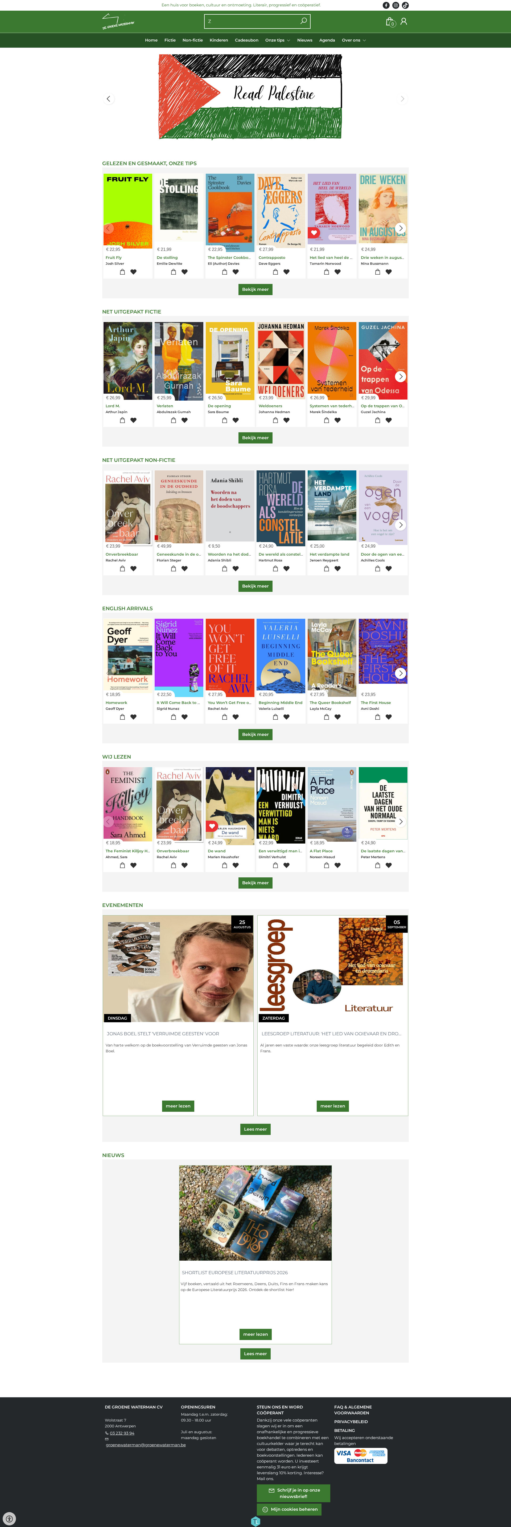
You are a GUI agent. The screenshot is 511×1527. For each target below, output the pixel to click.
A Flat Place (321, 851)
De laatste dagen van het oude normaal (400, 851)
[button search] (303, 21)
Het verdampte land (329, 554)
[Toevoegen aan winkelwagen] (122, 272)
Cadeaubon (246, 40)
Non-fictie (193, 40)
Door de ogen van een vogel (388, 554)
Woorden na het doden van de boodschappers (253, 554)
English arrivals (127, 608)
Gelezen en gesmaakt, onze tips (149, 163)
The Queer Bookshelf (330, 702)
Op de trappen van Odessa (387, 406)
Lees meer (255, 1129)
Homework (116, 702)
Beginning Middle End (281, 702)
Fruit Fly (114, 257)
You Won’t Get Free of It (231, 702)
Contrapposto (272, 257)
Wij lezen (116, 757)
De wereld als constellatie (284, 554)
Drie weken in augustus (384, 257)
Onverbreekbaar (122, 554)
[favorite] (314, 232)
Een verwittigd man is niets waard (292, 851)
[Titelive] (255, 1520)
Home (151, 40)
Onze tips (275, 40)
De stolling (167, 257)
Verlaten (165, 406)
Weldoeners (270, 406)
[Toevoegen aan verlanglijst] (133, 272)
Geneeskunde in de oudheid (185, 554)
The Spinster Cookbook (230, 257)
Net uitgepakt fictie (131, 312)
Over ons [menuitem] (351, 40)
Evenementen (122, 905)
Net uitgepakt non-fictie (138, 460)
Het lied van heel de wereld (337, 257)
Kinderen (219, 40)
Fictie (170, 40)
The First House (376, 702)
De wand (217, 851)
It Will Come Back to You (181, 702)
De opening (219, 406)
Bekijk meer (255, 289)
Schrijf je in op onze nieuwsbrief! (298, 1493)
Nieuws (304, 40)
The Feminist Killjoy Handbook (135, 851)
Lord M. (113, 406)
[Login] (404, 21)
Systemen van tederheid (334, 406)
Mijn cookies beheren (294, 1509)
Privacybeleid (351, 1421)
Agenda (327, 40)
